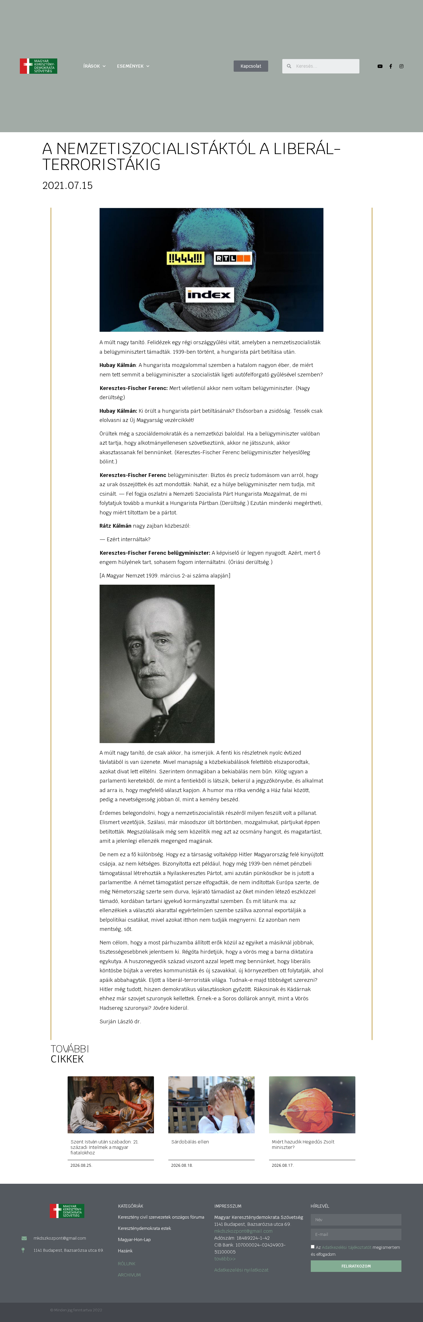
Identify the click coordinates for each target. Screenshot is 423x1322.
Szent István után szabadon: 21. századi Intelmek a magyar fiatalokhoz (104, 1147)
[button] (251, 66)
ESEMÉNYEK (130, 66)
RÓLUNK (126, 1264)
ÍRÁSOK (91, 66)
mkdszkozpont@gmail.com (243, 1231)
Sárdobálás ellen (190, 1142)
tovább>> (225, 1259)
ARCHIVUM (129, 1275)
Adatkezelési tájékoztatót (346, 1247)
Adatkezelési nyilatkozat (241, 1270)
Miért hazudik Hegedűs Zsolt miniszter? (303, 1144)
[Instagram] (401, 66)
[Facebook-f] (390, 66)
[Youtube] (380, 66)
